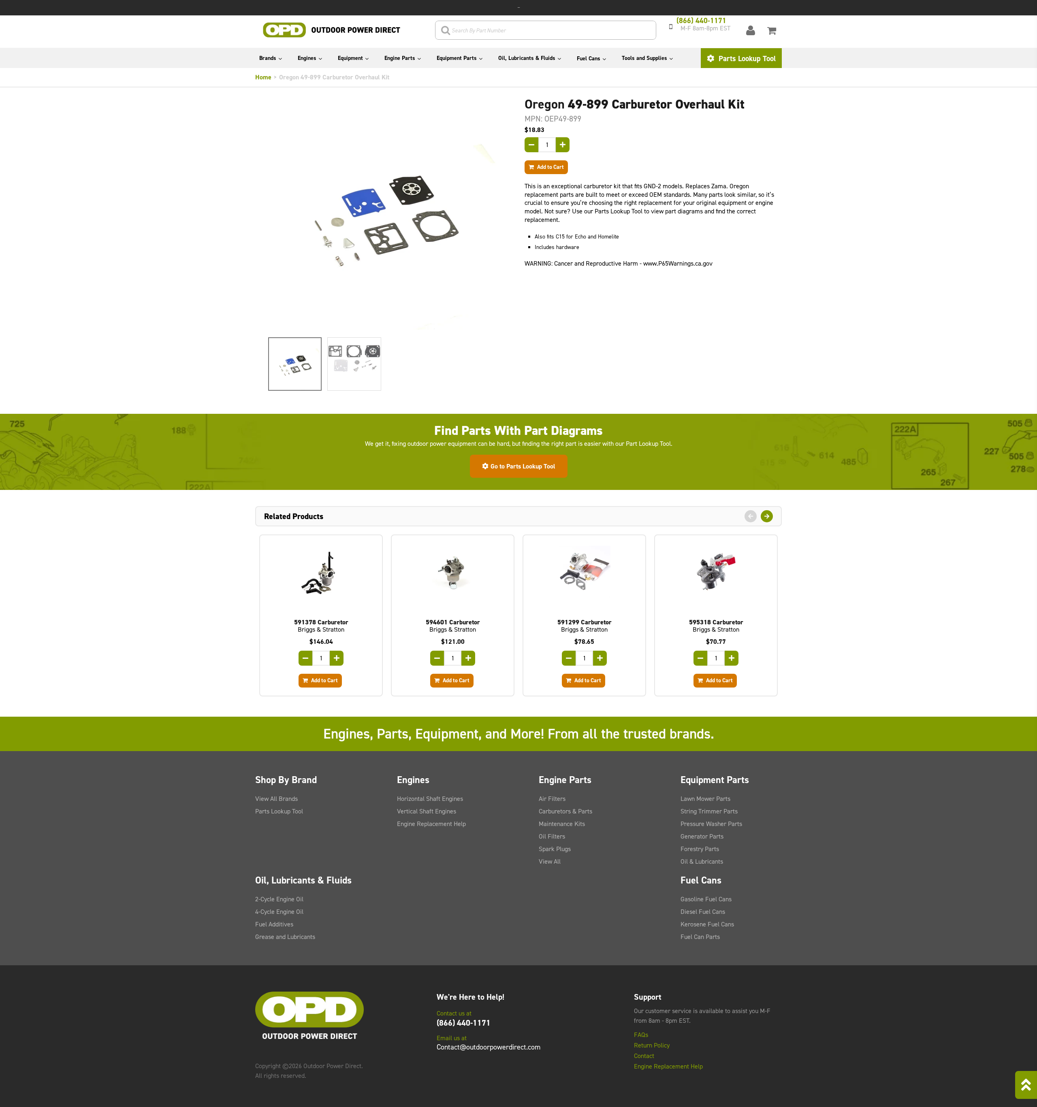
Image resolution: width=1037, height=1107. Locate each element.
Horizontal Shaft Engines (430, 798)
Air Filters (552, 798)
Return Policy (652, 1045)
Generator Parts (702, 836)
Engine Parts (399, 58)
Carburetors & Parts (565, 811)
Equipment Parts (457, 58)
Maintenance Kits (562, 824)
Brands (267, 58)
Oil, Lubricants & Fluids (526, 58)
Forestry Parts (700, 849)
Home (263, 77)
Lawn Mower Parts (705, 798)
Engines (307, 58)
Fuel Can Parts (700, 936)
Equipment (350, 58)
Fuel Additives (274, 924)
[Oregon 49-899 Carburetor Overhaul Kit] (383, 214)
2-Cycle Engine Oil (279, 899)
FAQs (641, 1035)
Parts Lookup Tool (746, 58)
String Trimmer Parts (709, 811)
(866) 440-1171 (464, 1023)
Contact (644, 1056)
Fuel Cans (588, 58)
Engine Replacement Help (431, 824)
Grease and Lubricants (285, 936)
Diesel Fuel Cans (703, 911)
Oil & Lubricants (702, 861)
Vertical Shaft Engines (426, 811)
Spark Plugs (555, 849)
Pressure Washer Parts (711, 824)
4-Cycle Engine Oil (279, 911)
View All (550, 861)
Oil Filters (552, 836)
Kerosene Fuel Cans (707, 924)
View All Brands (276, 798)
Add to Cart (550, 166)
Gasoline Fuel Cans (706, 899)
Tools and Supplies (644, 58)
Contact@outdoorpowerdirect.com (488, 1047)
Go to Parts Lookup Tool (523, 466)
